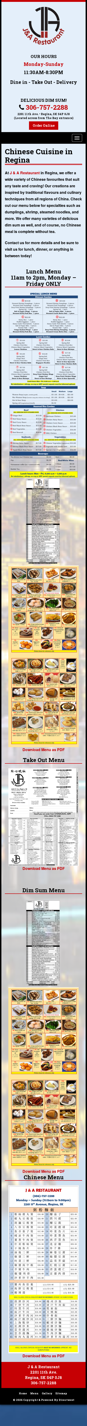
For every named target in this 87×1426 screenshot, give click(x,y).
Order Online (44, 125)
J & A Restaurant (25, 172)
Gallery (47, 1393)
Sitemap (61, 1393)
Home (23, 1393)
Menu (34, 1393)
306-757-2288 (47, 107)
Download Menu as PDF (44, 749)
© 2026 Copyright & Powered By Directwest (43, 1400)
